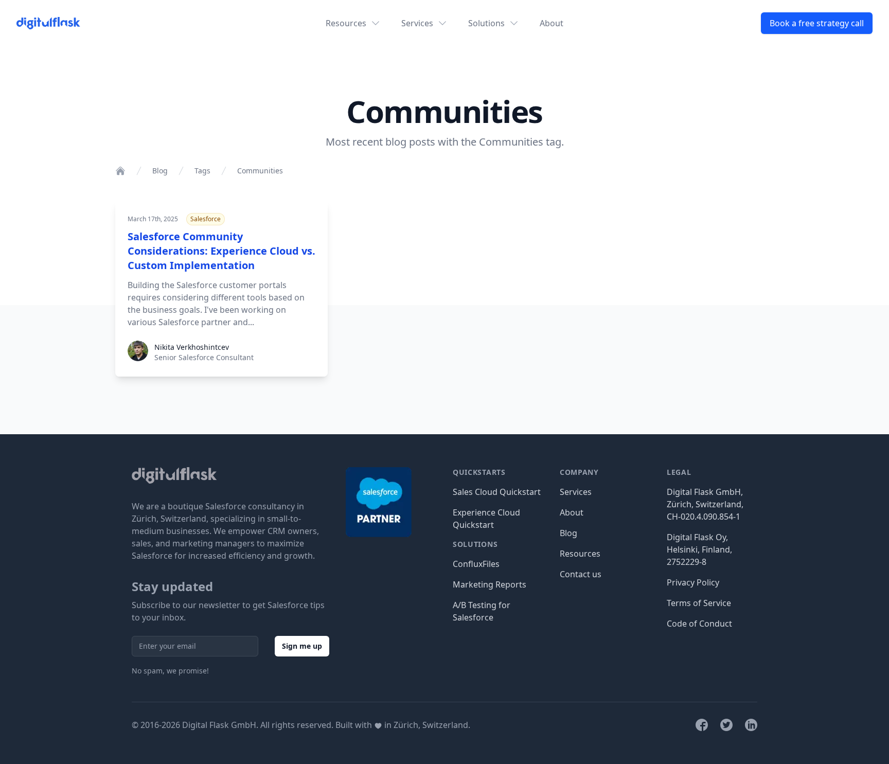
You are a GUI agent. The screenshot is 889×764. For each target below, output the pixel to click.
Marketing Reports (489, 584)
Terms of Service (699, 603)
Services (576, 492)
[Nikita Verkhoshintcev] (138, 358)
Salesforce (205, 219)
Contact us (580, 574)
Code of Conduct (699, 623)
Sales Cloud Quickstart (497, 492)
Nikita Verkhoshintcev (191, 347)
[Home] (120, 171)
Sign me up (302, 646)
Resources (580, 553)
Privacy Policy (693, 582)
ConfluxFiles (476, 564)
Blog (160, 170)
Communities (260, 170)
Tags (202, 170)
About (551, 23)
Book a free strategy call (817, 23)
